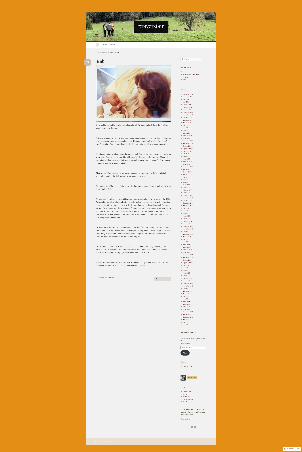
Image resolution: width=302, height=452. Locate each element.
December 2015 (188, 226)
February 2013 (187, 307)
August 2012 (187, 320)
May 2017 (186, 182)
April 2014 (186, 273)
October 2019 (187, 117)
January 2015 (187, 252)
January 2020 (187, 110)
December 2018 (188, 141)
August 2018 (187, 151)
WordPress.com (188, 402)
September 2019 (188, 120)
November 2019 (188, 115)
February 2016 (187, 221)
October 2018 (187, 146)
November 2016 (188, 198)
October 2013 (187, 288)
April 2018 (186, 159)
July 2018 (186, 154)
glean (184, 82)
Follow (185, 353)
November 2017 (188, 169)
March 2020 (187, 104)
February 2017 (187, 190)
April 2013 (186, 301)
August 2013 (187, 294)
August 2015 (187, 237)
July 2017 (186, 177)
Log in (185, 394)
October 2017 (187, 172)
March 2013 (187, 304)
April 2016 (186, 216)
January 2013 (187, 309)
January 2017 (187, 193)
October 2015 (187, 231)
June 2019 (186, 128)
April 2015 (186, 244)
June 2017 (186, 180)
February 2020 (187, 107)
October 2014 (187, 260)
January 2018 (187, 164)
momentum (186, 72)
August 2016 (187, 206)
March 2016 (187, 218)
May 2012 (186, 325)
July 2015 (186, 239)
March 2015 (187, 247)
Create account (187, 391)
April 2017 (186, 185)
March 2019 (187, 133)
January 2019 (187, 138)
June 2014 (186, 268)
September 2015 (188, 234)
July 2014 (186, 265)
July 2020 (186, 99)
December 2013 (188, 283)
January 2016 (187, 224)
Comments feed (188, 399)
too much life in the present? (192, 74)
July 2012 (186, 322)
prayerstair (151, 25)
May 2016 (186, 213)
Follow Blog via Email (188, 332)
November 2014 (188, 257)
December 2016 (188, 195)
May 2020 (186, 102)
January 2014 (187, 281)
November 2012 (188, 314)
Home (105, 45)
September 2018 (188, 148)
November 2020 (188, 94)
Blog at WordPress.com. (102, 441)
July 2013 (186, 296)
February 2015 (187, 250)
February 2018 (187, 161)
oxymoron (186, 77)
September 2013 (188, 291)
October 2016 (187, 200)
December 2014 (188, 255)
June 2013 (186, 299)
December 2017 (188, 167)
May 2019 (186, 130)
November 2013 (188, 286)
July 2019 (186, 125)
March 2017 (187, 187)
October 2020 (187, 97)
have (184, 79)
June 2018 (186, 156)
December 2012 (188, 312)
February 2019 (187, 136)
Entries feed (186, 396)
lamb (100, 61)
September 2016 (188, 203)
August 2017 (187, 174)
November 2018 (188, 143)
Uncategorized (110, 277)
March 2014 (187, 275)
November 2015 (188, 229)
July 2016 (186, 208)
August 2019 (187, 123)
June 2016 (186, 211)
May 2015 (186, 242)
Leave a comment (162, 279)
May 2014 (186, 270)
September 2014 (188, 263)
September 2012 (188, 317)
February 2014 (187, 278)
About (112, 45)
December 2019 (188, 112)
